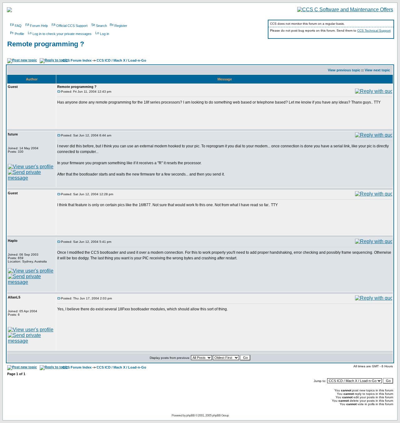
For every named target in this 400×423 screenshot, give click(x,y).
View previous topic (344, 70)
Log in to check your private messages (62, 34)
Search (101, 26)
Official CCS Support (72, 26)
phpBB (190, 415)
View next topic (377, 70)
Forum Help (39, 26)
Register (120, 26)
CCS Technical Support (374, 30)
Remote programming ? (45, 44)
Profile (19, 34)
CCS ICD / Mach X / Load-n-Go (121, 60)
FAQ (18, 26)
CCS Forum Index (77, 60)
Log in (104, 34)
